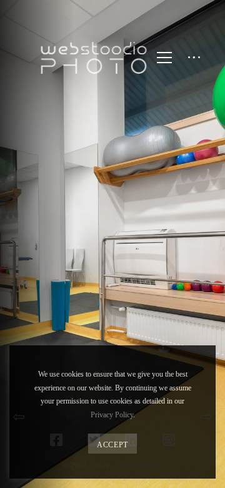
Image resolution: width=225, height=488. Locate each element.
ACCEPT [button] (112, 444)
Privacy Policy (112, 414)
